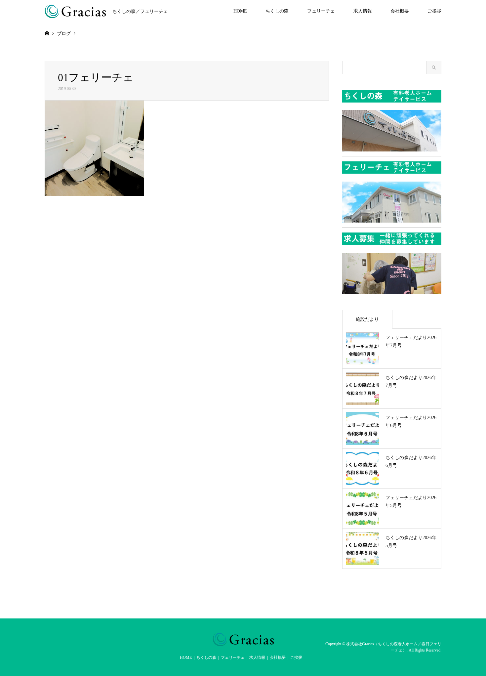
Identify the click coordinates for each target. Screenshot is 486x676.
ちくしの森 (277, 11)
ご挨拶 (434, 11)
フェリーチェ (321, 11)
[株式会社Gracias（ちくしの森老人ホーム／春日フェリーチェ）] (243, 642)
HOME (240, 11)
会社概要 (399, 11)
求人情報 (362, 11)
